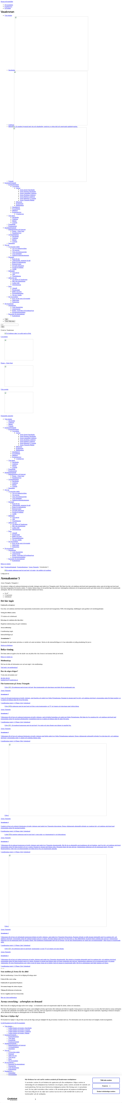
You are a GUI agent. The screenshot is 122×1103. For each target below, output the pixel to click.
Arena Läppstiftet (28, 193)
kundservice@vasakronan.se (9, 680)
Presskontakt (16, 290)
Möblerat (15, 210)
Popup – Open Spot (18, 231)
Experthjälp (11, 224)
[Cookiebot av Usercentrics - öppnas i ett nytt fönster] (12, 1099)
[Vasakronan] (7, 12)
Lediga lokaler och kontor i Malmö (18, 1033)
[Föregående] (1, 968)
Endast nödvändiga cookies (106, 1091)
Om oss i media (17, 295)
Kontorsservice (16, 212)
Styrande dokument (18, 266)
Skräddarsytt (16, 207)
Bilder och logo (17, 291)
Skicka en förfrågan (7, 645)
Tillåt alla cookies (106, 1080)
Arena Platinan (27, 197)
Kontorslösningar (13, 184)
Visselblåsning (16, 276)
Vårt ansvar (15, 272)
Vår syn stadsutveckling (19, 248)
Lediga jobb (15, 283)
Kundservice (8, 6)
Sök (3, 327)
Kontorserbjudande (10, 183)
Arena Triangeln (27, 200)
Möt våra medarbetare (18, 281)
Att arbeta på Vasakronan (19, 279)
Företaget (11, 257)
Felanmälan (11, 1073)
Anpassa (105, 1086)
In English (8, 8)
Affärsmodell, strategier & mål (21, 260)
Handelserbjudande (10, 228)
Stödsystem (15, 300)
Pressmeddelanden (17, 293)
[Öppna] (13, 1026)
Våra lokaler (8, 15)
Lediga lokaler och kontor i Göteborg (19, 1031)
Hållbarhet (11, 271)
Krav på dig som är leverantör (21, 298)
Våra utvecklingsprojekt (19, 252)
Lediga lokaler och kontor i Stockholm (20, 1028)
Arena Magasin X (28, 198)
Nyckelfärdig (16, 209)
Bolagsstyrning (16, 264)
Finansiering (12, 305)
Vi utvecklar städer (14, 247)
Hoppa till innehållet (7, 1)
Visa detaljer (29, 1099)
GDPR (14, 269)
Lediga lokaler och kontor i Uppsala (19, 1030)
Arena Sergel (27, 190)
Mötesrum (19, 202)
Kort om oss (16, 259)
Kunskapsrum (12, 226)
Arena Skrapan (28, 191)
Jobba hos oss (12, 278)
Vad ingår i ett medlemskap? (9, 667)
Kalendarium (16, 316)
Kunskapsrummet (13, 1042)
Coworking (15, 186)
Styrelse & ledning (17, 267)
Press (10, 286)
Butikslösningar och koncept (17, 229)
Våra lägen (11, 215)
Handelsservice (16, 233)
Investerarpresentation (18, 312)
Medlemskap (20, 205)
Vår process (15, 250)
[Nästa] (3, 968)
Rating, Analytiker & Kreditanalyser (23, 310)
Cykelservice (20, 214)
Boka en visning (6, 564)
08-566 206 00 (5, 678)
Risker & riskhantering (19, 262)
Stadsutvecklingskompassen (20, 255)
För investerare (9, 304)
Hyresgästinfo (9, 5)
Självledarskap (16, 285)
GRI (13, 274)
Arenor (18, 188)
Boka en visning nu (6, 657)
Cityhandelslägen (13, 234)
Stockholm (15, 217)
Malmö (14, 221)
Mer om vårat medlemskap (9, 997)
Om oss (7, 245)
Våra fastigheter (17, 253)
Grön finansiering (17, 307)
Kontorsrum (19, 203)
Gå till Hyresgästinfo (18, 1023)
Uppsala (14, 222)
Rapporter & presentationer (16, 314)
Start (2, 567)
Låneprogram (16, 309)
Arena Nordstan (28, 195)
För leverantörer (13, 297)
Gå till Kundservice (6, 1023)
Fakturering (15, 302)
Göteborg (15, 219)
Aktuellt (14, 288)
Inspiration (11, 243)
